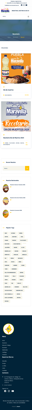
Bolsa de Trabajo (6, 345)
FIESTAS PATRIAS (8, 290)
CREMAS (6, 143)
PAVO (6, 261)
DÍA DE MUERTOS (8, 95)
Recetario (4, 347)
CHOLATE (19, 283)
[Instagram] (24, 5)
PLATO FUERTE (12, 143)
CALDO (21, 279)
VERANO (6, 240)
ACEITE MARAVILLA (9, 294)
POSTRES (17, 143)
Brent (18, 406)
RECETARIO (7, 244)
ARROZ (20, 261)
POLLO (14, 276)
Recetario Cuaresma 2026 (16, 210)
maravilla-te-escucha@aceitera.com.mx (17, 3)
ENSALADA (16, 254)
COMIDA (20, 233)
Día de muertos (8, 90)
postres (6, 301)
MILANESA (22, 276)
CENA (22, 236)
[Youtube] (26, 5)
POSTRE (6, 236)
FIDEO (6, 283)
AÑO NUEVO (20, 258)
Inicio (9, 37)
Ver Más (27, 95)
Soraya (4, 363)
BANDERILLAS (7, 251)
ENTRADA (13, 233)
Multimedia (5, 350)
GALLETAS (25, 287)
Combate (4, 370)
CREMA (6, 279)
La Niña (4, 365)
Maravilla (4, 361)
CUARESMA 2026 (19, 290)
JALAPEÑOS (7, 247)
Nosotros (4, 343)
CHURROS (15, 265)
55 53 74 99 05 (8, 385)
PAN (12, 283)
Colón (3, 368)
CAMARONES (14, 269)
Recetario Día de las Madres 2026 (17, 197)
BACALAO (24, 251)
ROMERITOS (7, 254)
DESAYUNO (14, 236)
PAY (5, 258)
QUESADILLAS (7, 287)
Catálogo (4, 352)
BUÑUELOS (24, 254)
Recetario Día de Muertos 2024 (13, 138)
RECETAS (22, 143)
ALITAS (22, 247)
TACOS (6, 269)
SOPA (6, 233)
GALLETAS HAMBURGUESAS (10, 272)
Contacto (4, 354)
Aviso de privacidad (19, 401)
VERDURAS (17, 287)
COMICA (12, 258)
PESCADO (13, 279)
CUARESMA (7, 265)
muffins (18, 297)
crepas (18, 294)
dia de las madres (9, 297)
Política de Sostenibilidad (19, 402)
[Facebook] (22, 5)
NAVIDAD (16, 251)
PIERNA (22, 265)
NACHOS (15, 247)
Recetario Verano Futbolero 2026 (17, 184)
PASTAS (12, 261)
